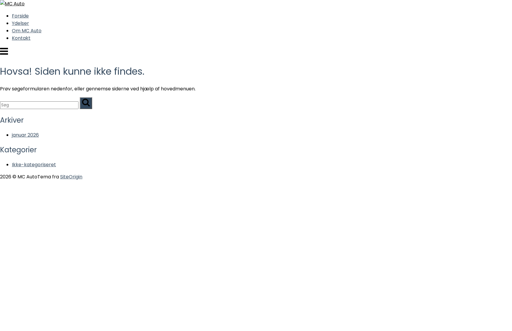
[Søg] (86, 103)
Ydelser (20, 23)
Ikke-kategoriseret (34, 164)
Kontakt (21, 38)
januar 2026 (25, 135)
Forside (20, 15)
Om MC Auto (26, 30)
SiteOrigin (71, 176)
